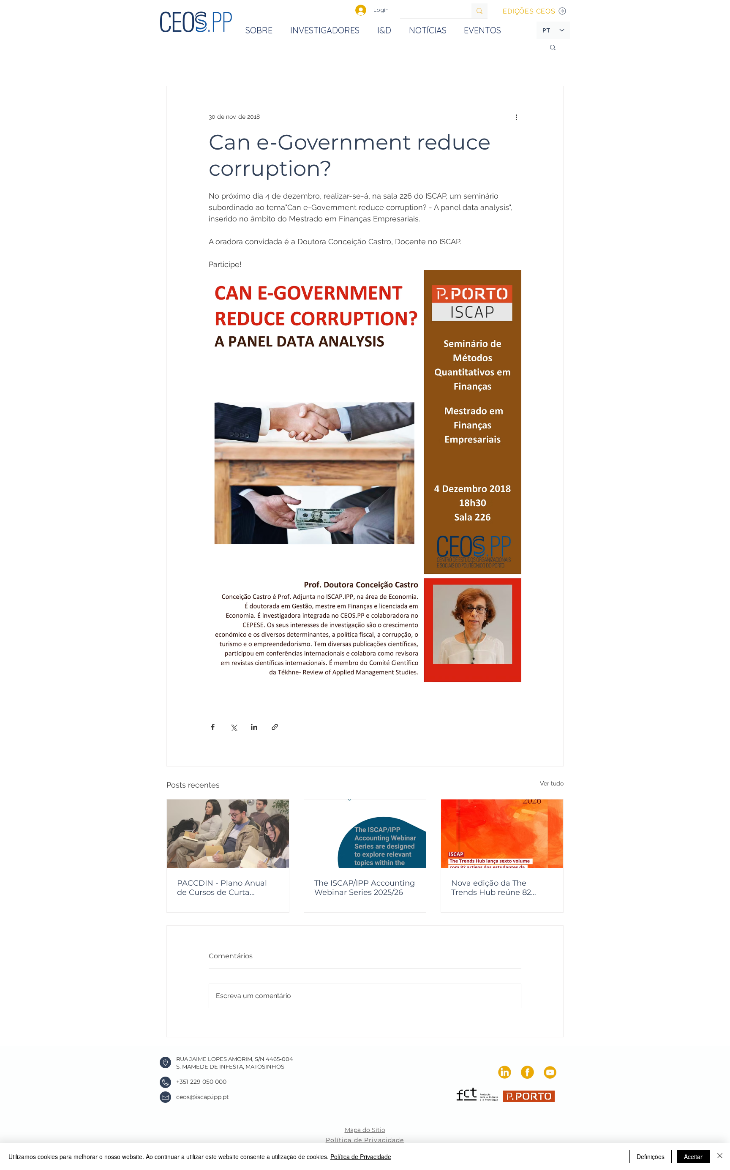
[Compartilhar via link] (275, 727)
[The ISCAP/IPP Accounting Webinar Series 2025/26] (365, 833)
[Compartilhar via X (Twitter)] (233, 727)
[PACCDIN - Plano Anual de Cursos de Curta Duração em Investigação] (228, 833)
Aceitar (693, 1156)
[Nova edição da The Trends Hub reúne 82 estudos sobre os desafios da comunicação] (502, 833)
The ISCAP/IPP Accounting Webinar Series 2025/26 (364, 887)
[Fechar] (720, 1156)
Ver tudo (552, 783)
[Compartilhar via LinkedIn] (254, 727)
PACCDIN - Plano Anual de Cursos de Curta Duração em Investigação (226, 887)
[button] (553, 47)
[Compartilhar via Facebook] (213, 727)
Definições (651, 1156)
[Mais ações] (516, 117)
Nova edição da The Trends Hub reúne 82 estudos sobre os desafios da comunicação (500, 887)
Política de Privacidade (360, 1156)
